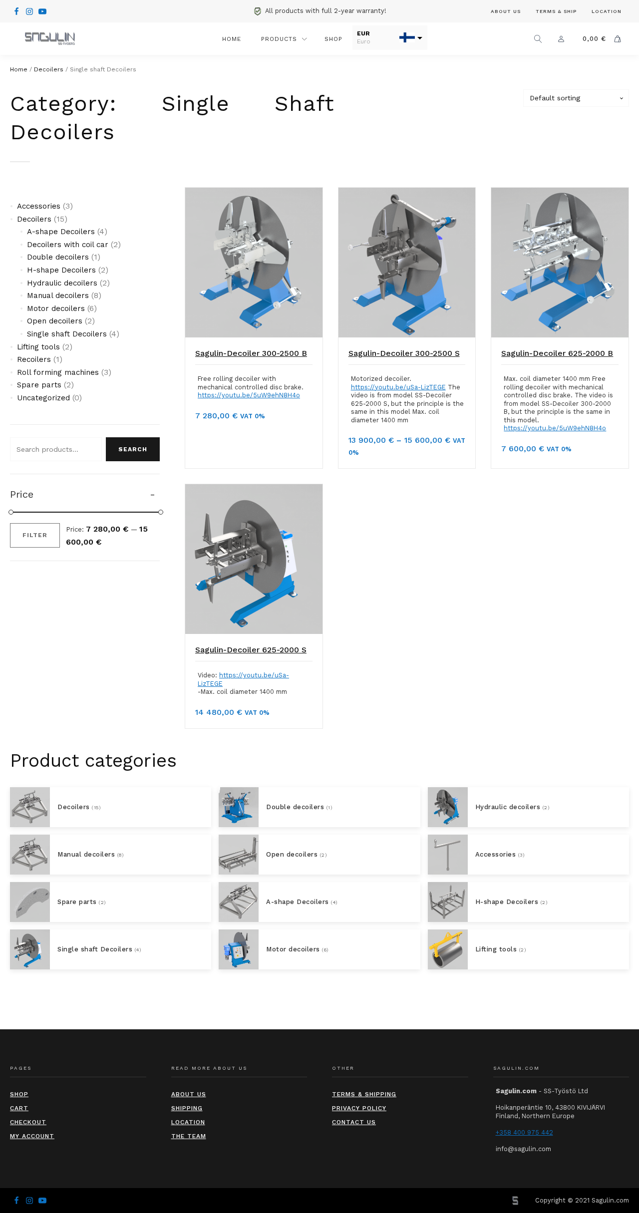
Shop (333, 38)
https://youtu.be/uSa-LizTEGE (398, 387)
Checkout (28, 1122)
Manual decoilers (58, 295)
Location (607, 11)
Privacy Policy (359, 1108)
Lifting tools (38, 346)
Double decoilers (58, 257)
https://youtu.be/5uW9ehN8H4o (249, 395)
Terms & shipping (364, 1094)
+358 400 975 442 (524, 1132)
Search (132, 449)
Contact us (354, 1122)
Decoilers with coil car (67, 244)
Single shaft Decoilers (67, 333)
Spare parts (39, 384)
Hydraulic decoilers (62, 283)
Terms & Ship (556, 11)
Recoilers (34, 359)
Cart (19, 1108)
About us (188, 1094)
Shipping (187, 1108)
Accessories (38, 206)
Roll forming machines (58, 372)
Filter (34, 535)
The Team (188, 1136)
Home (231, 38)
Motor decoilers (56, 308)
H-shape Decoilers (61, 270)
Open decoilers (54, 320)
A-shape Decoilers (61, 231)
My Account (32, 1136)
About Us (506, 11)
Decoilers (48, 69)
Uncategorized (43, 397)
